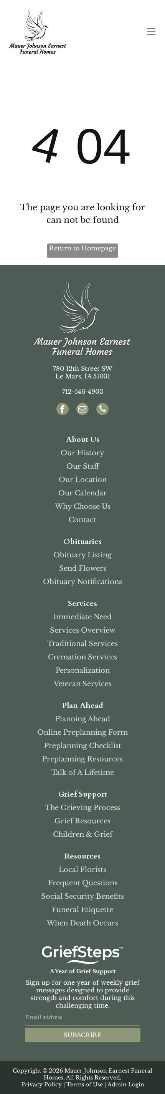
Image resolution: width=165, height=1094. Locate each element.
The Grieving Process (82, 807)
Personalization (83, 670)
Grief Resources (82, 821)
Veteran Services (83, 684)
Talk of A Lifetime (82, 772)
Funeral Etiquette (82, 910)
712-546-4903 (82, 391)
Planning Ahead (82, 719)
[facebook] (62, 410)
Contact (82, 520)
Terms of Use (84, 1084)
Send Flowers (82, 568)
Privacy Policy (41, 1084)
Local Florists (82, 869)
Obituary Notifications (82, 582)
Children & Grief (82, 834)
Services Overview (82, 630)
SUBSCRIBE (82, 1035)
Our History (82, 453)
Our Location (83, 480)
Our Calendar (82, 493)
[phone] (102, 410)
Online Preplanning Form (82, 732)
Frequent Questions (82, 883)
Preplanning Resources (82, 759)
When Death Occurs (82, 923)
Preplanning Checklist (82, 746)
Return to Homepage (82, 248)
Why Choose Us (83, 506)
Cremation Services (82, 657)
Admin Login (125, 1084)
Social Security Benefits (82, 896)
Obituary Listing (82, 555)
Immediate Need (82, 617)
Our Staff (82, 466)
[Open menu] (151, 32)
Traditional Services (82, 644)
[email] (82, 410)
